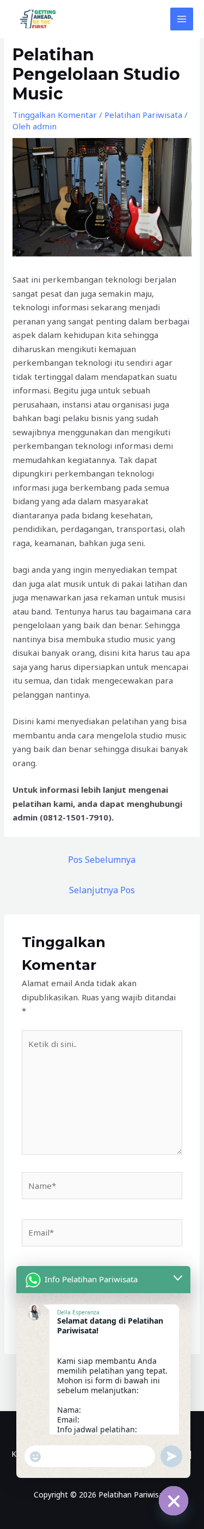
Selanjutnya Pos (102, 890)
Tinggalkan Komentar (55, 114)
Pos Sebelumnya (101, 860)
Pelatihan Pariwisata (143, 114)
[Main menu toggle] (182, 19)
